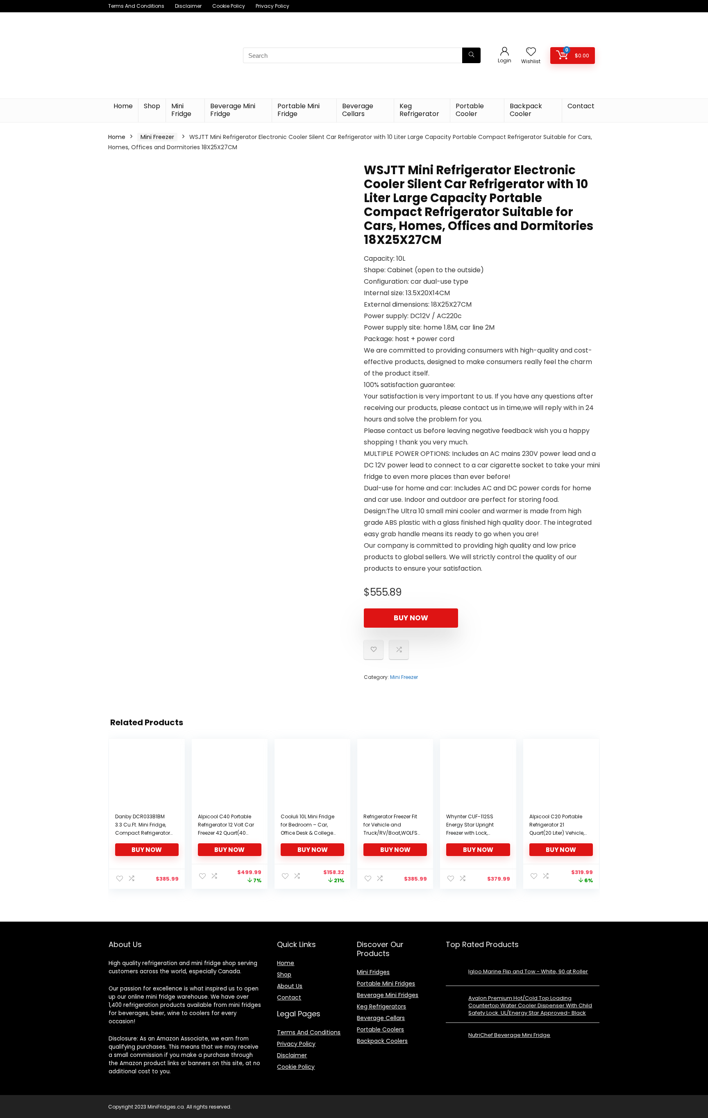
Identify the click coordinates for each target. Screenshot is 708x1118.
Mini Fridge (181, 109)
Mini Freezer (157, 137)
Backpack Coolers (382, 1041)
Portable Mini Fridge (298, 109)
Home (123, 106)
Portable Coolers (380, 1029)
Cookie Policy (228, 5)
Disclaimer (188, 5)
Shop (152, 106)
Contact (581, 106)
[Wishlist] (531, 52)
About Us (289, 986)
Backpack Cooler (526, 109)
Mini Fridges (373, 972)
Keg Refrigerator (419, 109)
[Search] (471, 55)
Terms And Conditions (136, 5)
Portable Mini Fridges (386, 983)
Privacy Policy (272, 5)
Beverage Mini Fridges (387, 995)
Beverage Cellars (357, 109)
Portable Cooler (470, 109)
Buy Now (411, 618)
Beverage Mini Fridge (232, 109)
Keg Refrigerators (381, 1006)
